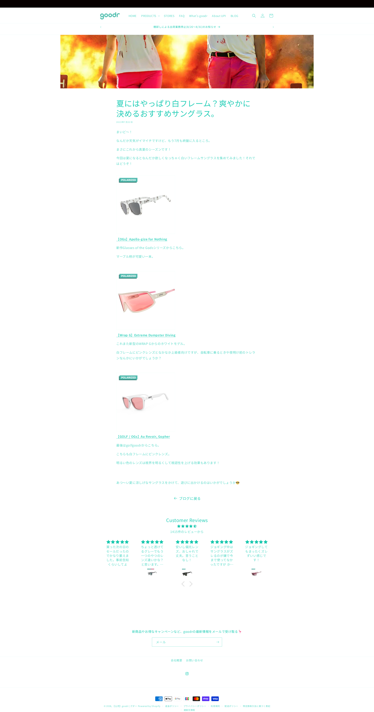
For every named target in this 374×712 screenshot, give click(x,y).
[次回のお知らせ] (220, 3)
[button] (150, 16)
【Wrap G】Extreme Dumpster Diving (146, 335)
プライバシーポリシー (194, 706)
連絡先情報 (189, 709)
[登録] (217, 642)
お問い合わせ (194, 660)
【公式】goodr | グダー (125, 706)
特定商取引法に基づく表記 (256, 706)
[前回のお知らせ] (153, 3)
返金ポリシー (172, 706)
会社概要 (176, 660)
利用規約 (215, 706)
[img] (187, 526)
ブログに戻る (190, 498)
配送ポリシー (231, 706)
